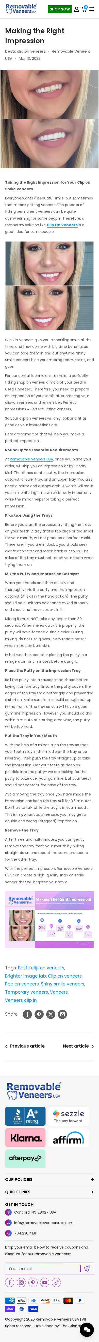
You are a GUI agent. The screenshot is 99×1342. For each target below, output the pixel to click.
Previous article (27, 1046)
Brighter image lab (25, 976)
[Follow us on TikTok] (56, 1282)
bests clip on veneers (25, 51)
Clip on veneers (65, 976)
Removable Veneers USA (31, 459)
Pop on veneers (22, 984)
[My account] (76, 9)
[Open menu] (91, 9)
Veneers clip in (21, 1000)
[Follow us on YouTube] (44, 1282)
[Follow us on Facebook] (9, 1282)
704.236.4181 (25, 1233)
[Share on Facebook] (27, 1014)
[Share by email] (62, 1014)
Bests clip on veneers (41, 968)
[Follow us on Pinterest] (33, 1282)
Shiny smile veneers (62, 984)
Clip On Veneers (62, 225)
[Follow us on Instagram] (21, 1282)
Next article (76, 1046)
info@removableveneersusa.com (44, 1222)
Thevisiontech (73, 1325)
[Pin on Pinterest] (39, 1014)
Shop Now (60, 9)
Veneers (59, 992)
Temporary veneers (26, 992)
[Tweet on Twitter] (50, 1014)
